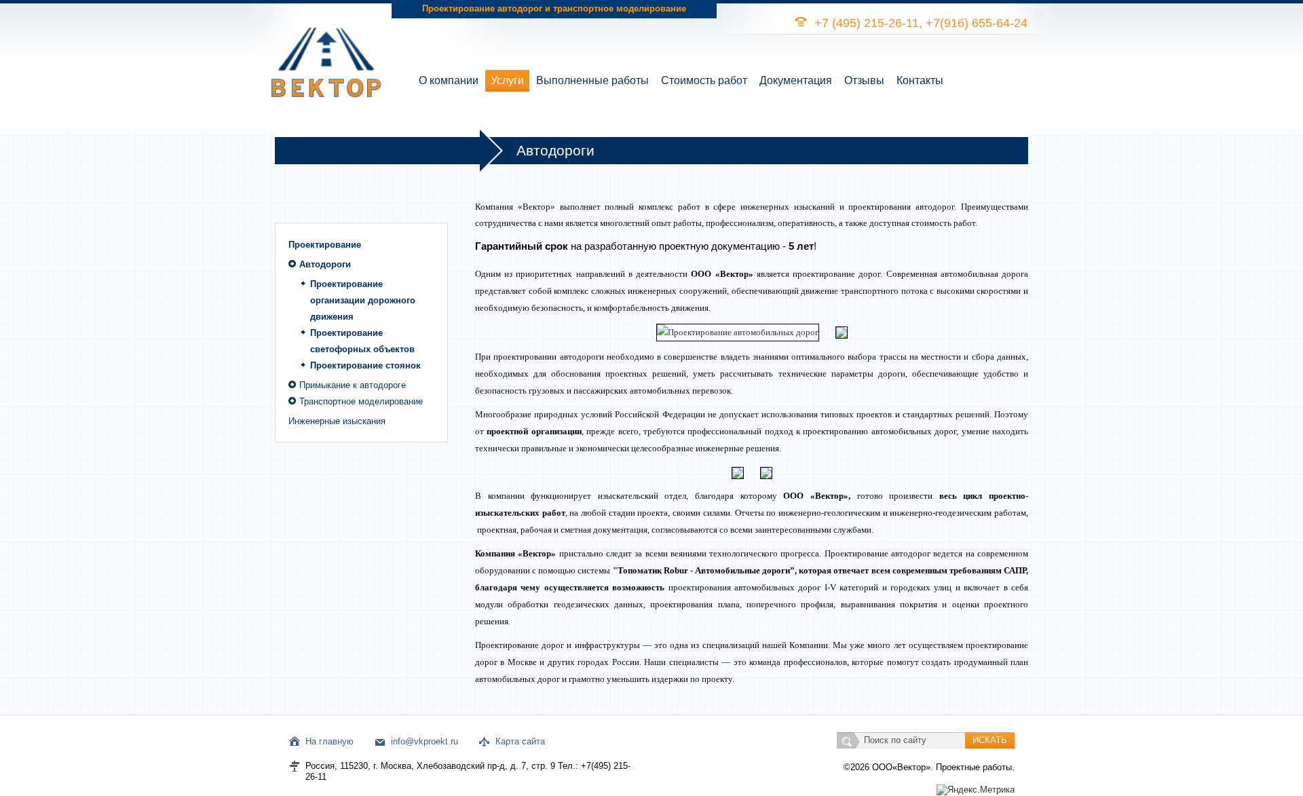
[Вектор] (326, 49)
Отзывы (864, 80)
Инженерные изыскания (336, 421)
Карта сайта (520, 741)
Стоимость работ (704, 80)
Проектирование (324, 245)
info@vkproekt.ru (424, 741)
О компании (448, 80)
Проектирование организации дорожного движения (362, 300)
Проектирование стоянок (365, 365)
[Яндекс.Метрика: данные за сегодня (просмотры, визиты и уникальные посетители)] (976, 789)
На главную (329, 741)
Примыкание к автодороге (352, 385)
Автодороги (325, 264)
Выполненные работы (592, 80)
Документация (795, 80)
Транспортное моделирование (361, 401)
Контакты (919, 80)
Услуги (507, 80)
